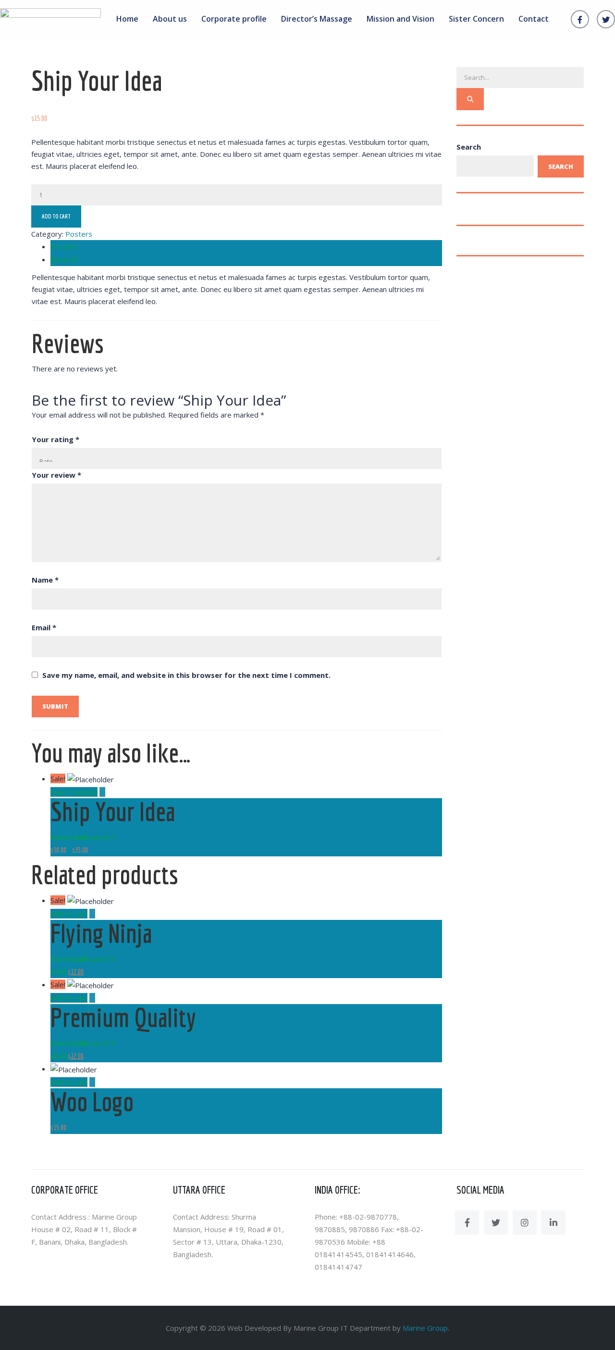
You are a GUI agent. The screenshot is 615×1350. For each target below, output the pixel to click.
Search (468, 147)
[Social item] (467, 1222)
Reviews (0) (64, 259)
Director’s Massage (316, 18)
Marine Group (425, 1328)
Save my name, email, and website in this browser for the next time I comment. (186, 675)
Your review (56, 475)
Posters (78, 234)
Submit (55, 706)
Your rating (55, 439)
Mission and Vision (400, 18)
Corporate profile (234, 18)
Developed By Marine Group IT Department (318, 1328)
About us (170, 18)
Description (63, 246)
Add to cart (56, 216)
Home (127, 18)
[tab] (246, 246)
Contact (533, 18)
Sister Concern (476, 18)
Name (45, 580)
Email (44, 627)
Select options (74, 792)
